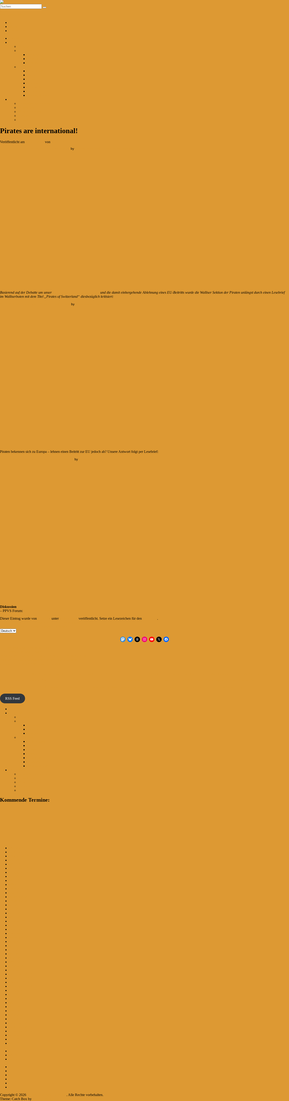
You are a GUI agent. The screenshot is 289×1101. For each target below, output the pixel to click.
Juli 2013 (15, 994)
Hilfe (202, 674)
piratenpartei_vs (86, 304)
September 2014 (20, 937)
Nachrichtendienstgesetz (97, 679)
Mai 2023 (16, 848)
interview (261, 674)
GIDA (166, 673)
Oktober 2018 (19, 856)
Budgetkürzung (93, 674)
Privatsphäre (247, 680)
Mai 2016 (16, 880)
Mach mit (16, 26)
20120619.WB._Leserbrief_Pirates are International (37, 459)
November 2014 (20, 929)
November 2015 (20, 897)
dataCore (57, 142)
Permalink (150, 618)
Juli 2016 (15, 876)
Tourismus (70, 687)
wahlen (143, 687)
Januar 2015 (17, 925)
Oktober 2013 (19, 982)
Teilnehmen (26, 107)
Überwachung (231, 687)
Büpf (109, 673)
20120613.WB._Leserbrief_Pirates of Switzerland (35, 304)
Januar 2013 (17, 1019)
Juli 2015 (15, 905)
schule (25, 687)
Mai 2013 (16, 1002)
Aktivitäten (26, 67)
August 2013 (18, 990)
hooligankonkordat (219, 674)
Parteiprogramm (38, 59)
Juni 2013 (16, 998)
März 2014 (17, 962)
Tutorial (83, 687)
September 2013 (20, 986)
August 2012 (18, 1035)
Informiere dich (20, 22)
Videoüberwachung (124, 687)
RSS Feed (12, 698)
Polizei (199, 680)
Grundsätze (35, 55)
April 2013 (17, 1007)
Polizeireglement (216, 680)
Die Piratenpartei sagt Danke (20, 652)
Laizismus (32, 680)
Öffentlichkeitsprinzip (199, 687)
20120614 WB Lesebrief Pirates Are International (35, 148)
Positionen (25, 50)
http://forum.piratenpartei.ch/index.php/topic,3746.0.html (64, 611)
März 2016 (17, 884)
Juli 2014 (15, 945)
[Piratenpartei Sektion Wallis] (21, 2)
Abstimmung (15, 673)
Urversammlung (99, 687)
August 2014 (18, 941)
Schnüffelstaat (9, 687)
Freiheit (153, 674)
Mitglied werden (30, 111)
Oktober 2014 (19, 933)
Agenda (32, 83)
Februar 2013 (18, 1015)
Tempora (55, 687)
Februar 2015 (18, 921)
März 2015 (17, 917)
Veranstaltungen (38, 95)
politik (187, 679)
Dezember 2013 (20, 974)
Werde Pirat (17, 31)
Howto (236, 674)
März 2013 (17, 1011)
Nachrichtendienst (56, 680)
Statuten (33, 63)
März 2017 (17, 864)
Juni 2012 (16, 1039)
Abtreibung (39, 674)
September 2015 (20, 901)
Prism (233, 680)
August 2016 (18, 872)
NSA (165, 680)
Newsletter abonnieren (34, 103)
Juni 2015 (16, 909)
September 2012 (20, 1031)
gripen (177, 674)
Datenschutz (131, 673)
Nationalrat (141, 680)
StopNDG (40, 687)
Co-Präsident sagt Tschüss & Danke (25, 648)
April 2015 (17, 913)
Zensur (174, 687)
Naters (128, 680)
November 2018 (20, 852)
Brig (78, 674)
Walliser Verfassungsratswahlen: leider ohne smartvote (38, 660)
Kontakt (24, 120)
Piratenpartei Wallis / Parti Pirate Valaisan (104, 148)
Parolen (32, 75)
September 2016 (20, 868)
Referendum (268, 679)
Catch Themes (43, 1099)
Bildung (67, 674)
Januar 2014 (17, 970)
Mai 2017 (16, 860)
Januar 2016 (17, 893)
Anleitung (53, 674)
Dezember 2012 (20, 1023)
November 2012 (20, 1027)
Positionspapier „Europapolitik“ (75, 292)
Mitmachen (17, 99)
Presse (31, 79)
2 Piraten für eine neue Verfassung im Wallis (31, 664)
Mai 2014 (16, 954)
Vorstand (24, 46)
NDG (155, 679)
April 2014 (17, 958)
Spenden (24, 116)
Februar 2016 (18, 889)
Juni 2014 (16, 950)
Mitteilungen (36, 71)
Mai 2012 (16, 1043)
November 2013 (20, 978)
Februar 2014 (18, 966)
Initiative (247, 674)
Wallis (159, 686)
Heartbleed (190, 674)
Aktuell (14, 38)
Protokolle (34, 87)
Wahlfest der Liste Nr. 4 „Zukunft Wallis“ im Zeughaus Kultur (44, 656)
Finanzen (33, 91)
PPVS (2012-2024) (23, 42)
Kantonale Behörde (12, 680)
